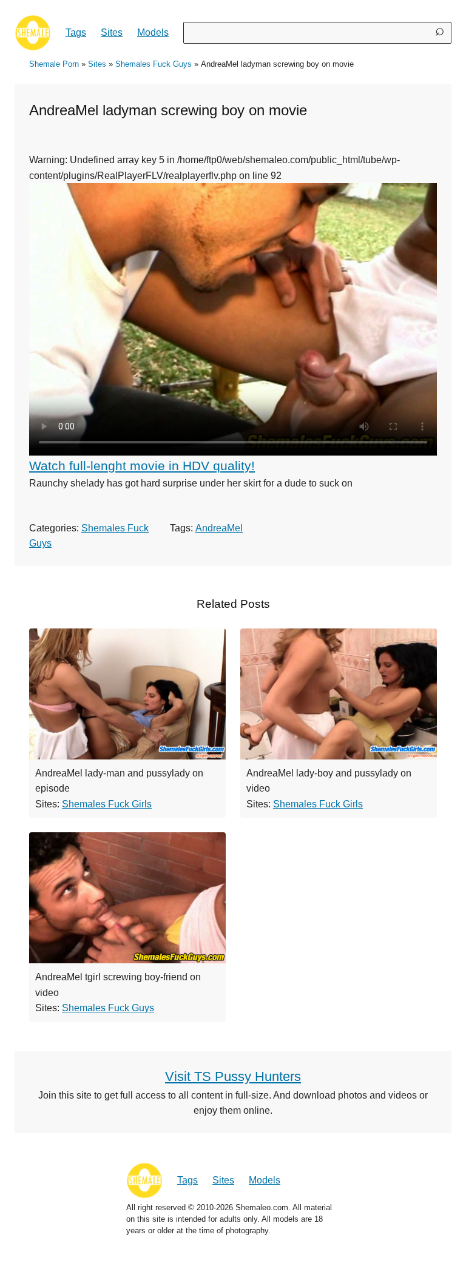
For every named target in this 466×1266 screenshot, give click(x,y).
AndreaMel (219, 528)
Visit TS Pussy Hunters (233, 1076)
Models (153, 32)
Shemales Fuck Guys (153, 64)
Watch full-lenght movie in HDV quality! (142, 466)
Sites (112, 32)
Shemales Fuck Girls (107, 804)
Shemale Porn (54, 64)
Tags (76, 32)
